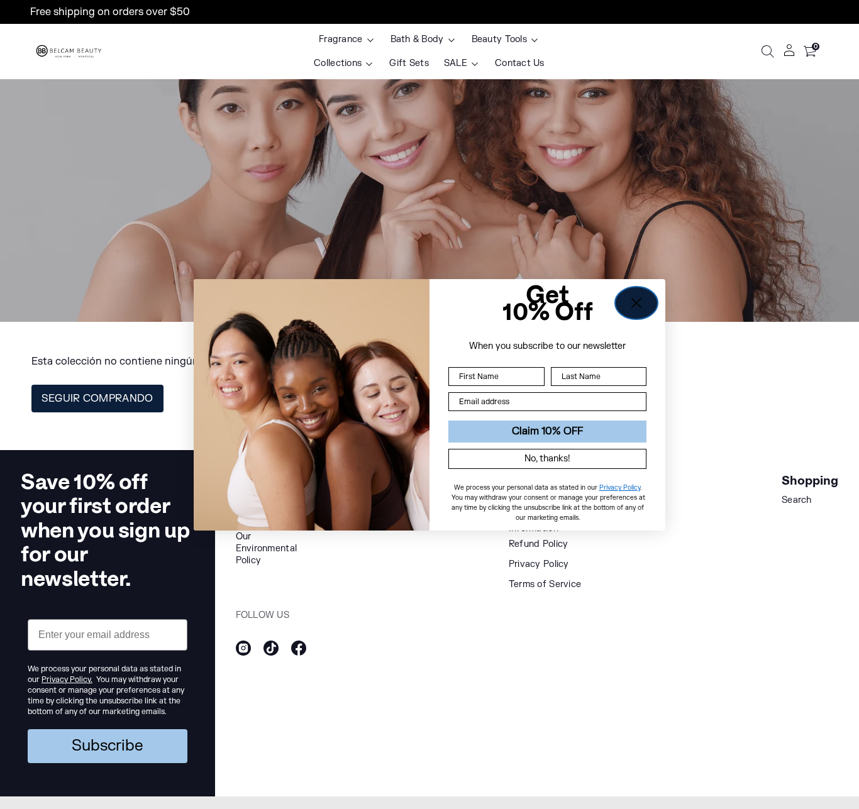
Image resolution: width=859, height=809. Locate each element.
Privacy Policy (619, 487)
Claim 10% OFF (547, 431)
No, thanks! (547, 458)
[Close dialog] (636, 303)
